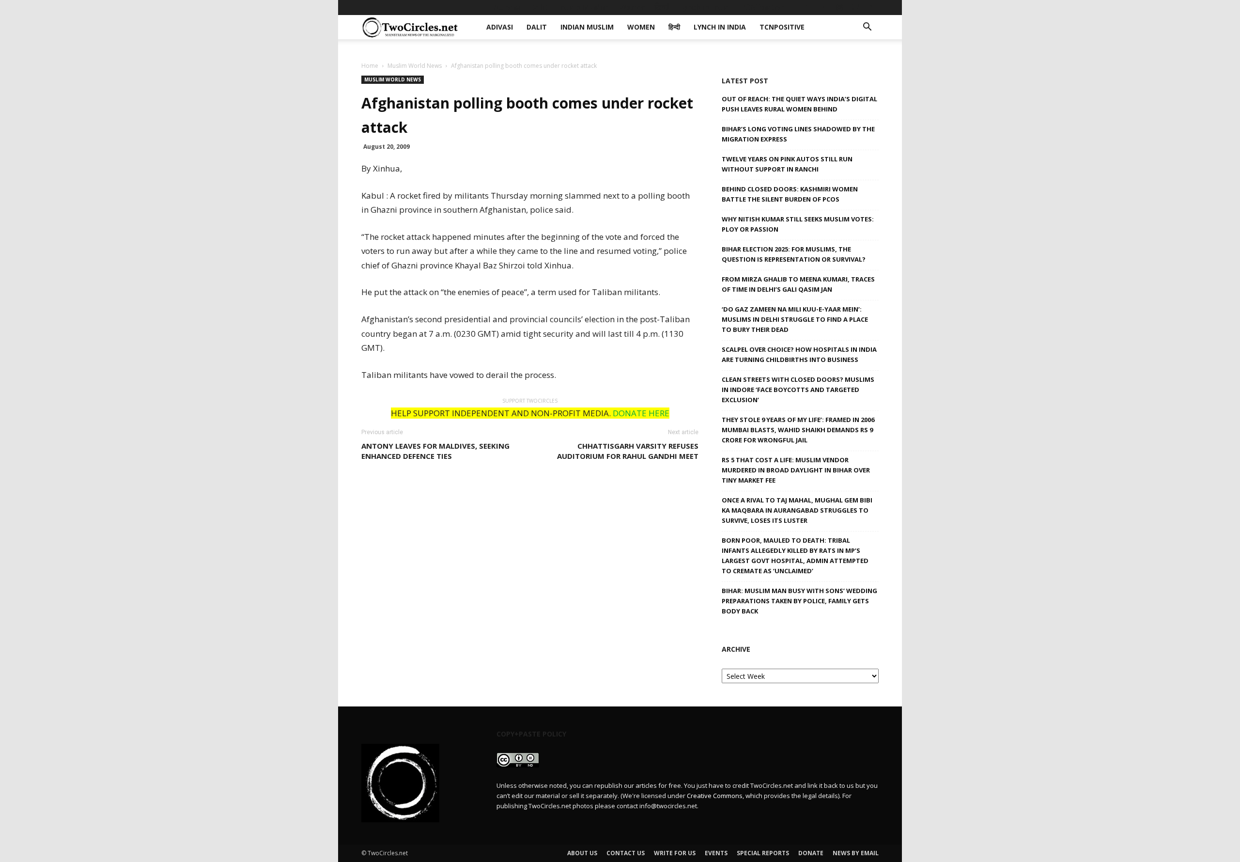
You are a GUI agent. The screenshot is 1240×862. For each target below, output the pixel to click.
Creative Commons (715, 795)
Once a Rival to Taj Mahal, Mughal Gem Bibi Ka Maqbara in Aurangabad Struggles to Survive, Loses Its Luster (797, 510)
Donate (810, 853)
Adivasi (507, 7)
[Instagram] (839, 7)
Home (369, 66)
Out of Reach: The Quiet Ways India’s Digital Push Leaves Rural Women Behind (799, 103)
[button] (867, 27)
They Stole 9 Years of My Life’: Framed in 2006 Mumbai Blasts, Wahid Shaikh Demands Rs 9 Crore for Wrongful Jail (798, 429)
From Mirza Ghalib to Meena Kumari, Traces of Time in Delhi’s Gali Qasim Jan (798, 284)
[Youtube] (871, 7)
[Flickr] (823, 7)
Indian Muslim (583, 7)
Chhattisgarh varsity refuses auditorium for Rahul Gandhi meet (627, 451)
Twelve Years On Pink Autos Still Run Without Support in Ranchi (787, 164)
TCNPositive (762, 7)
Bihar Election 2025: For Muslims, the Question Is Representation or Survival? (794, 254)
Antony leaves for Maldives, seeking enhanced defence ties (435, 451)
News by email (856, 853)
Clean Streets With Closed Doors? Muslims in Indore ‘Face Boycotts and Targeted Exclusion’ (798, 389)
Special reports (763, 853)
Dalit (539, 7)
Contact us (625, 853)
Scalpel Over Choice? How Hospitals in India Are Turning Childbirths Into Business (799, 354)
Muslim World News (415, 66)
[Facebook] (807, 7)
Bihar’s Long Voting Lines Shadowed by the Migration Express (798, 134)
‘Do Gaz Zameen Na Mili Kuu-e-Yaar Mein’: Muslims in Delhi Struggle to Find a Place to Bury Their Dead (795, 319)
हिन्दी (662, 7)
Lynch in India (704, 7)
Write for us (675, 853)
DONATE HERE (641, 413)
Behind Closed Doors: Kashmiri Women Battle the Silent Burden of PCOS (790, 194)
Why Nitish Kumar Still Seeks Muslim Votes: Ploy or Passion (798, 224)
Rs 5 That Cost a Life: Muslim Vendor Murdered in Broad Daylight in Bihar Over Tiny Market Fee (796, 470)
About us (582, 853)
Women (632, 7)
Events (716, 853)
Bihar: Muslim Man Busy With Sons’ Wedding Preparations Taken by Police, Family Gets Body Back (799, 600)
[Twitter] (855, 7)
